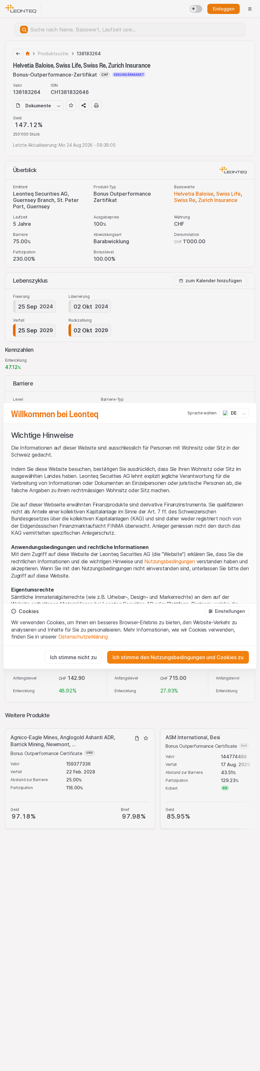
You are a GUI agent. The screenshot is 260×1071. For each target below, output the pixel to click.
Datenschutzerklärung (83, 636)
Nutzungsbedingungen (169, 561)
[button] (227, 611)
